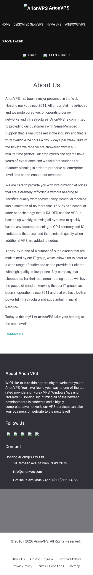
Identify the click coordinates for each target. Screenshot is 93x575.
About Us (18, 559)
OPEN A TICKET (59, 55)
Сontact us (14, 334)
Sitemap (74, 566)
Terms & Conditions (50, 566)
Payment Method (69, 559)
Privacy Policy (22, 566)
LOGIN (32, 55)
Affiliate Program (41, 559)
